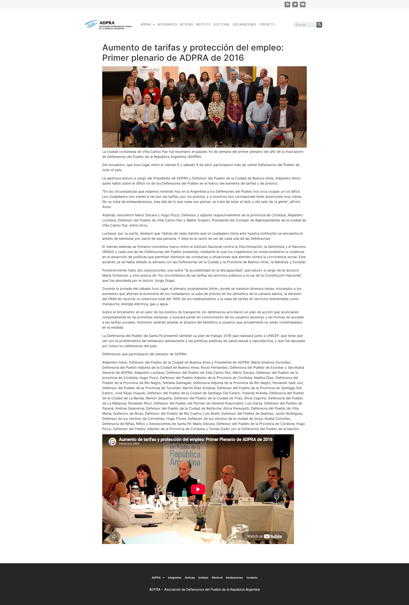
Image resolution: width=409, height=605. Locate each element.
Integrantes (167, 24)
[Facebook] (287, 4)
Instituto (203, 24)
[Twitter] (295, 4)
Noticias (186, 24)
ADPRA (146, 24)
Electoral (222, 24)
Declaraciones (244, 24)
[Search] (319, 24)
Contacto (267, 24)
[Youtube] (302, 4)
